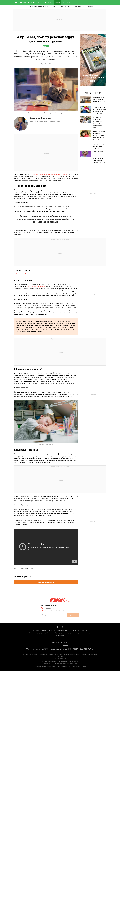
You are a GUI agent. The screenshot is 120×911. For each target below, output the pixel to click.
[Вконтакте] (57, 627)
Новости (35, 2)
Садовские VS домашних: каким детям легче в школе (34, 274)
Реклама (43, 630)
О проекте (36, 630)
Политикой (47, 610)
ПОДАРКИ (91, 6)
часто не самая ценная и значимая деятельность (50, 174)
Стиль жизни (32, 6)
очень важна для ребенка (37, 286)
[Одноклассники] (62, 627)
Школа (65, 2)
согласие (48, 608)
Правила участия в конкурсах (78, 630)
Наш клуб (73, 2)
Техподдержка (60, 635)
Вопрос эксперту (71, 6)
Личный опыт (54, 6)
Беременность (47, 2)
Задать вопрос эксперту (83, 633)
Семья (58, 2)
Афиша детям (82, 6)
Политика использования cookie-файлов (41, 633)
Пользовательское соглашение (57, 630)
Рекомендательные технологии (64, 633)
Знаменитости (43, 6)
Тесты (62, 6)
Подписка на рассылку (49, 605)
